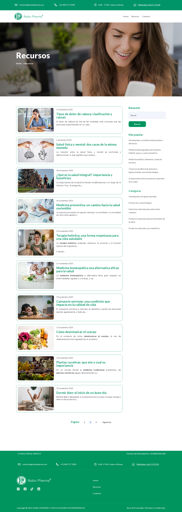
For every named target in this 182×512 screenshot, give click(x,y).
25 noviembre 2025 (64, 231)
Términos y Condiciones (155, 508)
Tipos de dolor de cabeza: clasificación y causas (84, 115)
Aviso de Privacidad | (136, 508)
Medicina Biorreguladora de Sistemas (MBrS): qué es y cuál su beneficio (145, 151)
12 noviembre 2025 (64, 388)
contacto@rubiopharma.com (31, 5)
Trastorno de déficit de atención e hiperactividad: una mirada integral (143, 170)
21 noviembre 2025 (64, 263)
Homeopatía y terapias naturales (143, 196)
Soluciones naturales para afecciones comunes (144, 211)
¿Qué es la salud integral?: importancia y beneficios (84, 176)
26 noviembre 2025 (64, 200)
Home (125, 16)
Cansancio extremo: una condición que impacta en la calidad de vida (83, 303)
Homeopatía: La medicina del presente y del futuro (146, 142)
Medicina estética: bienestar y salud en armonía (145, 161)
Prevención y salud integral (140, 203)
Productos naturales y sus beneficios (144, 228)
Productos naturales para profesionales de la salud (147, 220)
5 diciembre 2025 (64, 140)
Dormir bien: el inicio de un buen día (81, 392)
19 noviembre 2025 (64, 297)
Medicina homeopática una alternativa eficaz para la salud (87, 269)
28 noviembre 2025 (64, 170)
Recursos (135, 16)
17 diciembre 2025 (64, 109)
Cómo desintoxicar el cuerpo (76, 332)
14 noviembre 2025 (64, 358)
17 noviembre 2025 (64, 327)
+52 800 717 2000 (68, 464)
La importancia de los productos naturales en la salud (146, 180)
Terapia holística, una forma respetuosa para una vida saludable (87, 237)
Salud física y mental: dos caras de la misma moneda (86, 146)
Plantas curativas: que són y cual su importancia (80, 363)
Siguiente (107, 422)
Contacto (146, 16)
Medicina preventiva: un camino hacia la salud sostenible (88, 206)
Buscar (137, 124)
